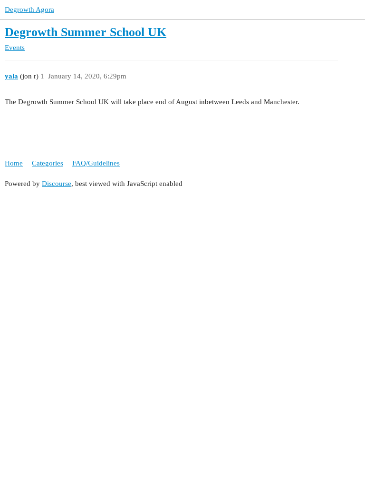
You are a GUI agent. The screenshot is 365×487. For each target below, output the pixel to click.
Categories (47, 163)
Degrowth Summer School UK (85, 32)
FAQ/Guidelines (96, 163)
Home (14, 163)
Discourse (56, 183)
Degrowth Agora (29, 9)
